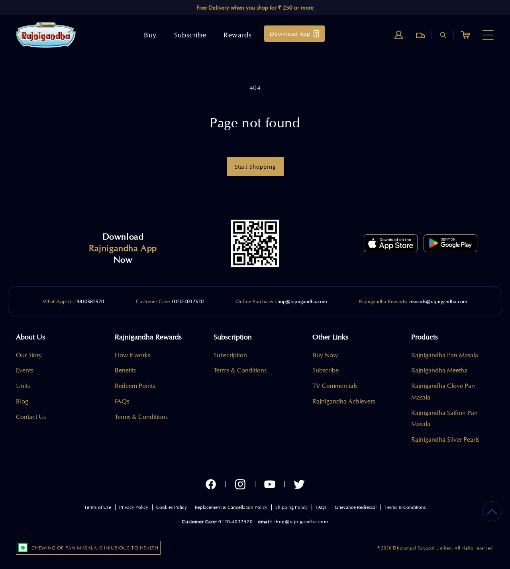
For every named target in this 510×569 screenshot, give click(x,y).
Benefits (125, 370)
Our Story (29, 355)
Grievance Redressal (356, 507)
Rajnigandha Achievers (343, 401)
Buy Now (325, 355)
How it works (132, 355)
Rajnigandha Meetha (439, 370)
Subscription (230, 355)
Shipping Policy (291, 507)
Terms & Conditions (141, 417)
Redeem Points (135, 386)
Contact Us (31, 417)
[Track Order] (421, 35)
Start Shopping (255, 166)
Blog (22, 401)
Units (23, 386)
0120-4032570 (188, 301)
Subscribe (325, 370)
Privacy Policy (133, 507)
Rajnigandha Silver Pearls (445, 439)
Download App (290, 33)
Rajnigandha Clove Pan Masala (443, 391)
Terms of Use (97, 507)
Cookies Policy (171, 507)
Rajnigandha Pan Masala (444, 355)
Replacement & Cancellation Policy (231, 507)
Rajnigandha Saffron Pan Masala (444, 418)
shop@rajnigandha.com (301, 301)
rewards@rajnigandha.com (438, 301)
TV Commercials (334, 386)
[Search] (443, 35)
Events (24, 370)
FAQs (122, 401)
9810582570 (90, 301)
